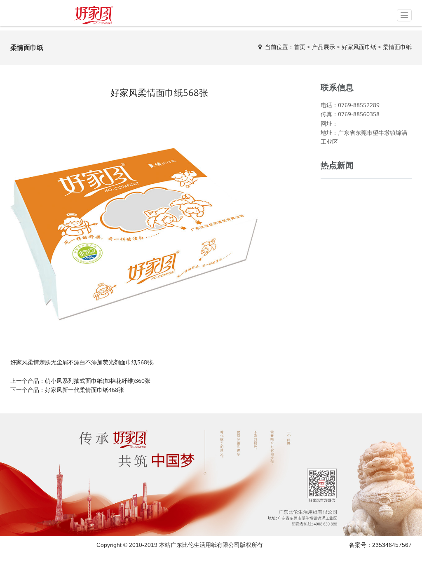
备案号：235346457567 (380, 545)
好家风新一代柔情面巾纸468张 (84, 390)
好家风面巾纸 (359, 47)
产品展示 (323, 47)
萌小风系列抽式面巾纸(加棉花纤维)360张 (97, 381)
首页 (299, 47)
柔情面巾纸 (397, 47)
